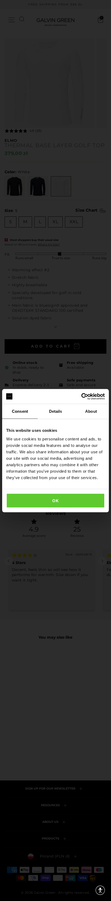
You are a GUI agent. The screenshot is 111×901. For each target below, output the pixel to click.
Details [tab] (55, 411)
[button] (100, 890)
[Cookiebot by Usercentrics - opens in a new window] (81, 396)
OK (55, 500)
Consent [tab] (20, 411)
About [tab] (91, 411)
